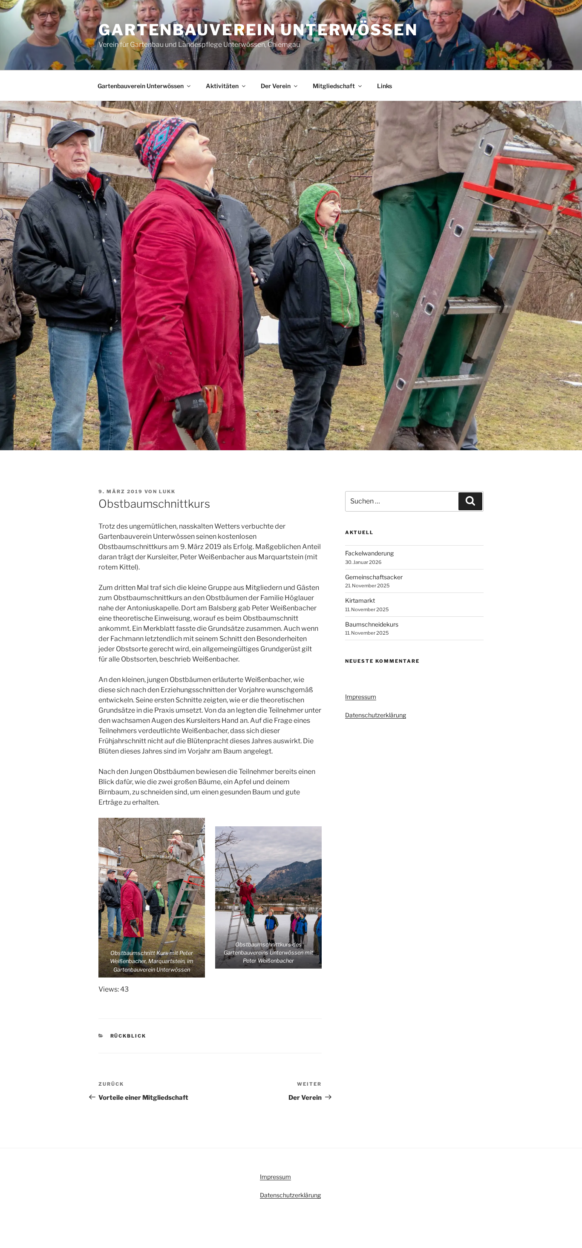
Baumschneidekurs (371, 624)
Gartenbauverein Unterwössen (258, 29)
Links (384, 85)
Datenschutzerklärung (375, 715)
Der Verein (276, 85)
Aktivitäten (222, 85)
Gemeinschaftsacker (374, 577)
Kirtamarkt (360, 600)
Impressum (360, 696)
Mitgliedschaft (334, 85)
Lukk (167, 492)
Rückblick (128, 1036)
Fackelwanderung (369, 553)
